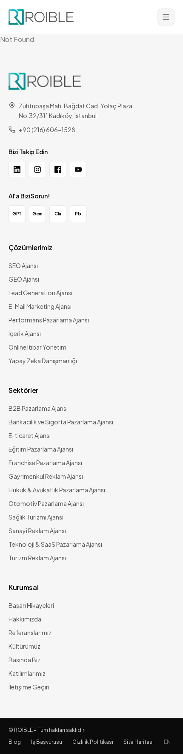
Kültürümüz (24, 646)
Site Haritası (138, 742)
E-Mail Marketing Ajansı (40, 306)
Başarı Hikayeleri (31, 605)
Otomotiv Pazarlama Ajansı (46, 503)
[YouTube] (78, 169)
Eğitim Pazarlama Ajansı (41, 449)
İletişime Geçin (29, 687)
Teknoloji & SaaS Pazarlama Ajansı (55, 544)
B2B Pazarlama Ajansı (38, 408)
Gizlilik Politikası (92, 742)
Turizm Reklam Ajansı (37, 558)
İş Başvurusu (46, 742)
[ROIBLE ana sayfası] (41, 17)
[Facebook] (57, 169)
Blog (15, 742)
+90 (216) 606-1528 (47, 129)
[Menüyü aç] (165, 16)
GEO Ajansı (24, 279)
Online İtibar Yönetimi (38, 347)
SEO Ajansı (23, 265)
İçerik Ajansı (25, 333)
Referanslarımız (30, 632)
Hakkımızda (25, 619)
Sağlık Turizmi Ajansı (36, 517)
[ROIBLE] (45, 81)
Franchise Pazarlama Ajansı (45, 462)
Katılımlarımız (27, 673)
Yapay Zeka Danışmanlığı (43, 360)
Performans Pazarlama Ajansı (49, 320)
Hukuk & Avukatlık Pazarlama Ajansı (57, 490)
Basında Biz (24, 660)
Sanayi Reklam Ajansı (37, 530)
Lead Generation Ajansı (40, 293)
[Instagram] (37, 169)
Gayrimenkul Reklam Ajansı (46, 476)
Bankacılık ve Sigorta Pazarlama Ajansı (61, 422)
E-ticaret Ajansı (30, 435)
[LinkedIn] (17, 169)
